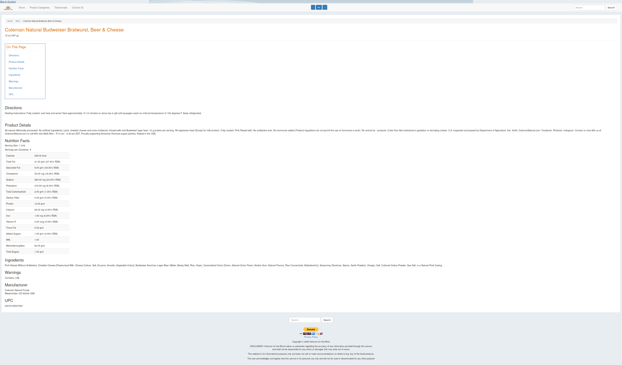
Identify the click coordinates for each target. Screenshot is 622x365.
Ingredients (14, 74)
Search (611, 7)
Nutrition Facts (16, 68)
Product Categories (40, 7)
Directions (14, 55)
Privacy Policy (311, 336)
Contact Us (77, 7)
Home (22, 7)
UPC (11, 94)
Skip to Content (8, 1)
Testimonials (60, 7)
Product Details (16, 61)
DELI (18, 20)
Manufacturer (16, 87)
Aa (319, 7)
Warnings (13, 81)
